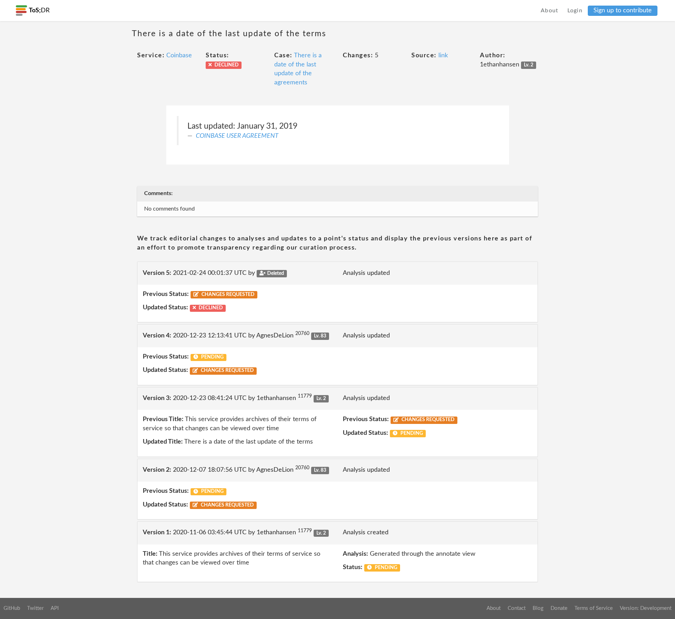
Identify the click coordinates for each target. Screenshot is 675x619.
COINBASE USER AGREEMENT (237, 136)
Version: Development (645, 608)
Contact (517, 608)
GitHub (12, 608)
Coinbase (179, 55)
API (55, 608)
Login (575, 10)
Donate (559, 608)
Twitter (35, 608)
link (443, 55)
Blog (538, 608)
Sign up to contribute (622, 10)
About (550, 10)
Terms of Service (593, 608)
